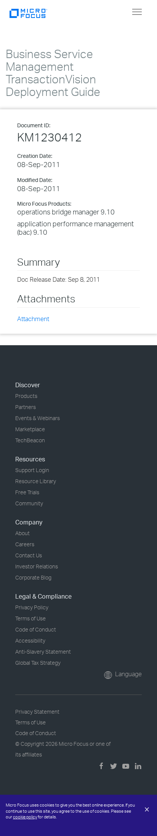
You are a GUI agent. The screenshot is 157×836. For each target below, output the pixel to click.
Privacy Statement (37, 711)
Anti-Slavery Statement (43, 651)
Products (26, 396)
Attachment (33, 319)
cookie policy (25, 817)
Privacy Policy (31, 607)
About (22, 533)
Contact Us (28, 555)
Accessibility (30, 640)
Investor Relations (36, 566)
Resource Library (35, 481)
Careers (24, 544)
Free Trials (27, 492)
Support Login (32, 470)
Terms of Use (30, 618)
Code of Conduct (35, 629)
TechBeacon (30, 440)
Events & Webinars (37, 418)
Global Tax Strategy (38, 662)
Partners (25, 407)
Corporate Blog (33, 577)
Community (29, 503)
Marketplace (30, 429)
